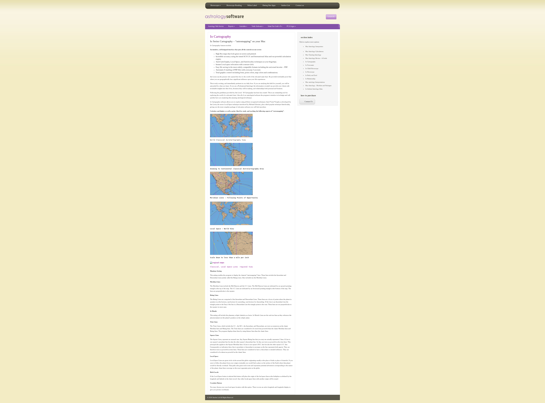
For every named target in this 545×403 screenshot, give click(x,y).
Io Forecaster (309, 65)
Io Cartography (220, 36)
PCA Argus (291, 26)
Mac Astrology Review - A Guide (316, 58)
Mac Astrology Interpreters (314, 46)
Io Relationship (310, 79)
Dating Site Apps (269, 5)
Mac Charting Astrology (313, 55)
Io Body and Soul (311, 75)
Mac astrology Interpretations (315, 82)
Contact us (300, 5)
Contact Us (309, 102)
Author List (285, 5)
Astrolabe (243, 26)
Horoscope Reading (234, 5)
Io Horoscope (309, 72)
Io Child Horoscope (311, 68)
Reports (231, 26)
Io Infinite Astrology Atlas (313, 89)
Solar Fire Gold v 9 (275, 26)
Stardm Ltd (216, 397)
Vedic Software (257, 26)
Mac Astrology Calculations (314, 51)
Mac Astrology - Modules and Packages (318, 85)
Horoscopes (215, 5)
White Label (252, 5)
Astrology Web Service (216, 26)
